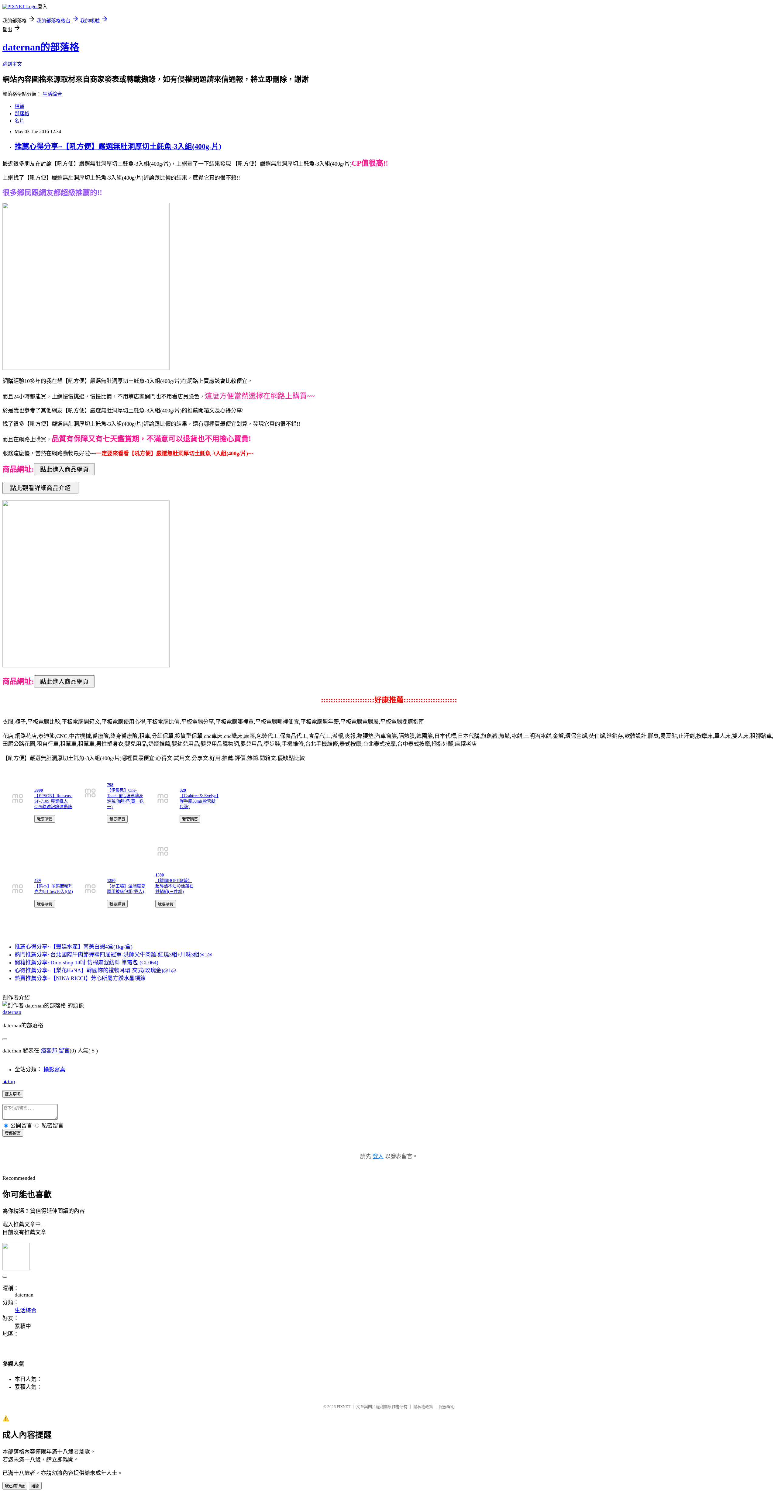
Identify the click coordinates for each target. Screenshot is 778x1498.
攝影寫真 (54, 1069)
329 (183, 790)
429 (37, 880)
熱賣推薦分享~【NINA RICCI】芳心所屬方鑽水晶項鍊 (80, 978)
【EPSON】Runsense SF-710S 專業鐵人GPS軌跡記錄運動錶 (53, 801)
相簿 (19, 106)
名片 (19, 120)
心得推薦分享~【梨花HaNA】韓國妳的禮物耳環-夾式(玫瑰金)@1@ (95, 970)
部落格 (22, 113)
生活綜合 (52, 94)
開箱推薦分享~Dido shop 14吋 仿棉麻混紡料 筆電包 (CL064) (86, 962)
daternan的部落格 (40, 47)
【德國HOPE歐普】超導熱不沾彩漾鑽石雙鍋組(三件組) (174, 886)
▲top (8, 1081)
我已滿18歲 (15, 1486)
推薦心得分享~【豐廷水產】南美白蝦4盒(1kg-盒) (74, 947)
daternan (11, 1012)
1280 (111, 880)
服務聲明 (447, 1406)
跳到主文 (12, 64)
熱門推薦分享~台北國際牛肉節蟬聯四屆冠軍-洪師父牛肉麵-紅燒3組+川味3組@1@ (113, 955)
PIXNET (343, 1406)
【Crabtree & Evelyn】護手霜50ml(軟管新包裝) (199, 801)
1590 (159, 875)
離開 (35, 1486)
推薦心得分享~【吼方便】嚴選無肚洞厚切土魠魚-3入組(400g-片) (118, 146)
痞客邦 (49, 1051)
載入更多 (13, 1094)
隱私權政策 (423, 1406)
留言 (64, 1051)
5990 (38, 790)
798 (110, 785)
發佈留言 (13, 1133)
